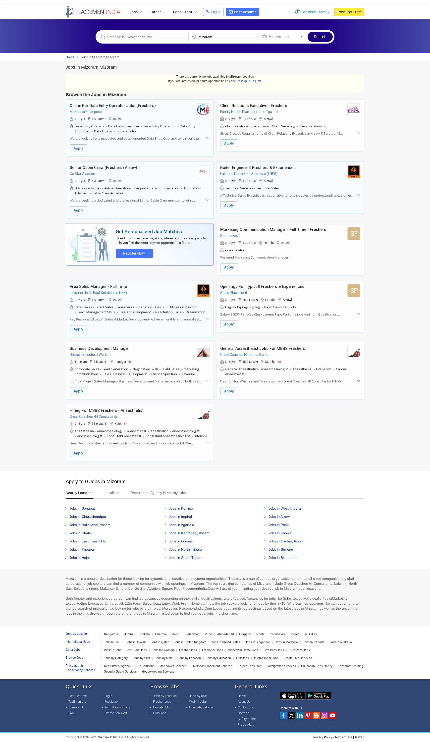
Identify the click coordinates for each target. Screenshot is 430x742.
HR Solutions (145, 666)
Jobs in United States (226, 642)
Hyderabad (192, 634)
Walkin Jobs (198, 701)
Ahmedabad (225, 634)
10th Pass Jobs (299, 650)
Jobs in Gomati (181, 541)
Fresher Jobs (188, 650)
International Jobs (266, 658)
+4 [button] (125, 423)
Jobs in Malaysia (286, 642)
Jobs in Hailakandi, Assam (89, 525)
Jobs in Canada (313, 642)
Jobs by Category (116, 658)
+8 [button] (129, 362)
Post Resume (245, 11)
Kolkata (145, 634)
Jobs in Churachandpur (87, 517)
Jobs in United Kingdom (190, 642)
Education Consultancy (316, 666)
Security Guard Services (120, 671)
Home (242, 696)
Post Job (349, 11)
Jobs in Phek (279, 525)
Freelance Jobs (212, 650)
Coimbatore (278, 634)
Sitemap (244, 713)
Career (156, 11)
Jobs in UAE (112, 642)
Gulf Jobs (242, 658)
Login (215, 11)
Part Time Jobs (137, 650)
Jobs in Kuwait (136, 642)
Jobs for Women (163, 650)
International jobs (201, 707)
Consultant (183, 11)
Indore (295, 634)
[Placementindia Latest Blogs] (316, 715)
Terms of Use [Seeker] (349, 737)
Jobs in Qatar (160, 642)
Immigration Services (282, 666)
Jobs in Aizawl (279, 517)
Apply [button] (78, 148)
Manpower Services (173, 666)
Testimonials (77, 701)
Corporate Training (350, 666)
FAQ (71, 713)
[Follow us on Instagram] (324, 715)
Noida (260, 634)
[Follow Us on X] (291, 715)
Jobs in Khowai (280, 533)
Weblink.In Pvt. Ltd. (111, 737)
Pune (208, 634)
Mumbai (128, 634)
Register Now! (134, 253)
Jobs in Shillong (281, 549)
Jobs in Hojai (79, 558)
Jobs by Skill (141, 658)
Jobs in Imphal (180, 517)
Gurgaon (245, 634)
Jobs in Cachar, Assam (286, 541)
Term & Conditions (117, 707)
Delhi (175, 634)
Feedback (111, 701)
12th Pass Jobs (273, 650)
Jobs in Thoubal (82, 549)
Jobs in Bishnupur (283, 558)
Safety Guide (247, 719)
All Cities (311, 634)
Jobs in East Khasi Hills (87, 541)
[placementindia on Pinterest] (308, 715)
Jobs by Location (189, 658)
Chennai (161, 634)
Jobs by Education (218, 658)
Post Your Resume (249, 81)
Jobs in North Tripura (185, 549)
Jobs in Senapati (82, 508)
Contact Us (245, 707)
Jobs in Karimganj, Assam (189, 533)
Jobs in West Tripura (285, 508)
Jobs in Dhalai (80, 533)
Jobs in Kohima (181, 508)
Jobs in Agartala (181, 525)
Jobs (134, 11)
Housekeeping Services (158, 671)
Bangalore (111, 634)
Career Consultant (249, 666)
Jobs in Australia (341, 642)
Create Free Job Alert (297, 658)
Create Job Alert (116, 713)
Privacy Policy (322, 737)
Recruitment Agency (117, 666)
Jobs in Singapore (257, 642)
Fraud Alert (246, 724)
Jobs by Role (164, 658)
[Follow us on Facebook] (283, 715)
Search (320, 36)
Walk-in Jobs (112, 650)
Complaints (76, 707)
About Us (244, 701)
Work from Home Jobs (243, 650)
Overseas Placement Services (212, 666)
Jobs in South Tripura (186, 558)
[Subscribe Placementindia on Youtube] (332, 715)
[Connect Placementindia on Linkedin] (300, 715)
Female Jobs (162, 707)
